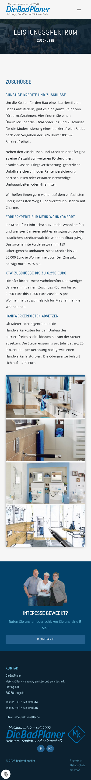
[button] (45, 397)
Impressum (76, 760)
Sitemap (75, 770)
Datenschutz (77, 765)
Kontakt (45, 639)
